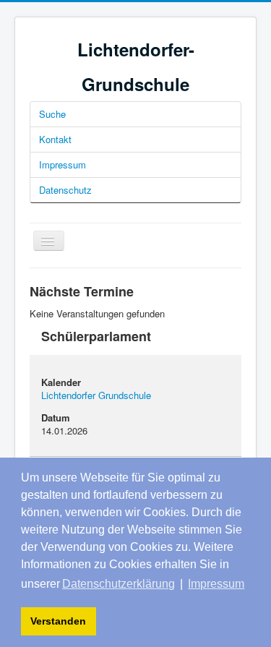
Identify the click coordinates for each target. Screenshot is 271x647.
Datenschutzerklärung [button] (118, 584)
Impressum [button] (216, 584)
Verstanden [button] (58, 621)
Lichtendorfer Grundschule (96, 395)
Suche (52, 114)
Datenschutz (65, 190)
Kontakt (55, 139)
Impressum (62, 164)
